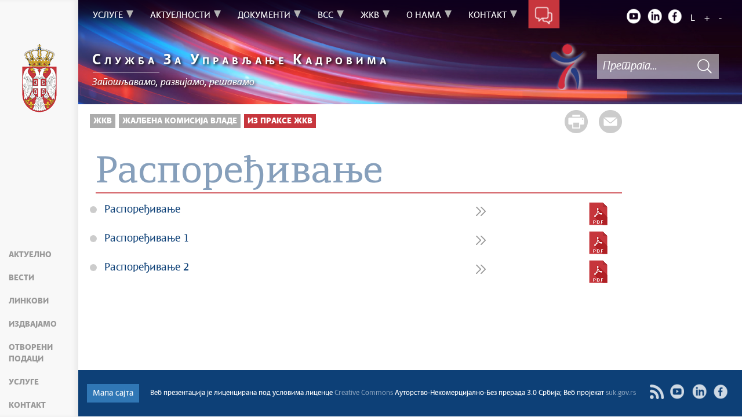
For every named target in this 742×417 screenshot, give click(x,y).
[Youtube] (633, 16)
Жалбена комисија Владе (179, 121)
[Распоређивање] (598, 213)
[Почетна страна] (39, 79)
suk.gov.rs (621, 393)
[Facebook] (675, 16)
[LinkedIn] (654, 16)
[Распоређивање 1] (598, 242)
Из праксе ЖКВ (280, 121)
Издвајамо (33, 324)
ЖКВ (102, 121)
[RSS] (656, 392)
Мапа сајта (113, 393)
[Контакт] (544, 16)
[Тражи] (704, 66)
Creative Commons (363, 393)
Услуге (24, 382)
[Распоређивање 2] (598, 271)
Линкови (29, 301)
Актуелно (30, 255)
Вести (21, 278)
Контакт (27, 405)
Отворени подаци (31, 353)
